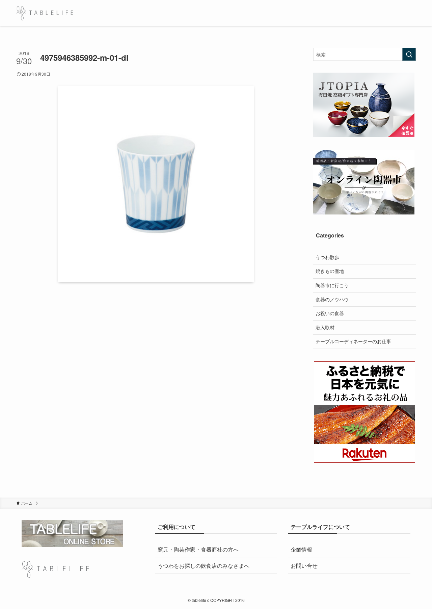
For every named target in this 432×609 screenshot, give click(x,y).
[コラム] (44, 13)
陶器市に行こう (332, 285)
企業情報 (301, 549)
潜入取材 (325, 327)
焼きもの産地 (330, 271)
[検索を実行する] (409, 54)
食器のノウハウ (332, 299)
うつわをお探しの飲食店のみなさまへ (203, 565)
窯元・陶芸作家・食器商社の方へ (198, 549)
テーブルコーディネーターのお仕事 (353, 341)
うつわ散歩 (327, 257)
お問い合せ (304, 565)
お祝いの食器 (330, 313)
